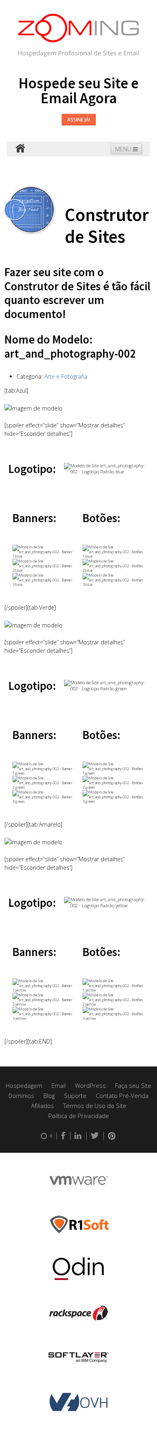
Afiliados (42, 1106)
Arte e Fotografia (65, 376)
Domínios (21, 1095)
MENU (124, 149)
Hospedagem (24, 1085)
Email (59, 1085)
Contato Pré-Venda (122, 1095)
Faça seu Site (133, 1085)
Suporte (75, 1095)
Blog (49, 1095)
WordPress (90, 1085)
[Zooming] (20, 149)
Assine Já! (78, 119)
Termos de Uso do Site (94, 1106)
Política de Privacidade (78, 1116)
